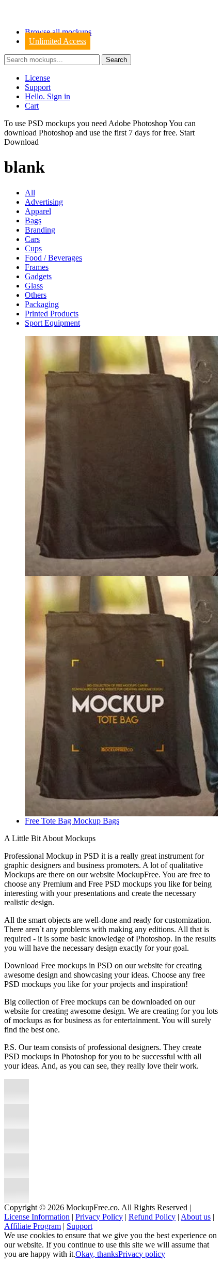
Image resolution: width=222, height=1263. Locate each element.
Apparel (38, 211)
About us (196, 1216)
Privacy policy (141, 1254)
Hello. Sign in (47, 96)
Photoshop (56, 132)
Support (38, 87)
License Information (37, 1216)
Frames (37, 267)
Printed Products (51, 313)
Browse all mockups (58, 31)
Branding (40, 229)
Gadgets (38, 276)
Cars (32, 239)
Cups (33, 248)
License (37, 77)
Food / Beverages (53, 257)
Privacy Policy (99, 1216)
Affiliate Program (32, 1226)
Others (35, 295)
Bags (33, 220)
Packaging (42, 304)
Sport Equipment (52, 322)
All (30, 192)
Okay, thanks (96, 1254)
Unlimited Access (57, 41)
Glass (34, 285)
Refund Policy (152, 1216)
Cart (32, 105)
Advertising (44, 201)
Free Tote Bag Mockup (64, 820)
